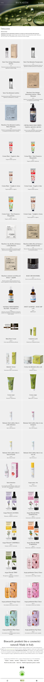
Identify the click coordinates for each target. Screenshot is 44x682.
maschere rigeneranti (10, 649)
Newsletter (17, 660)
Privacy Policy (30, 660)
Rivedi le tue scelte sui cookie (9, 662)
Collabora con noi (23, 660)
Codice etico (19, 662)
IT (1, 2)
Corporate (7, 660)
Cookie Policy (36, 660)
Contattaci (12, 660)
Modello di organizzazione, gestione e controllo (31, 662)
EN (2, 2)
